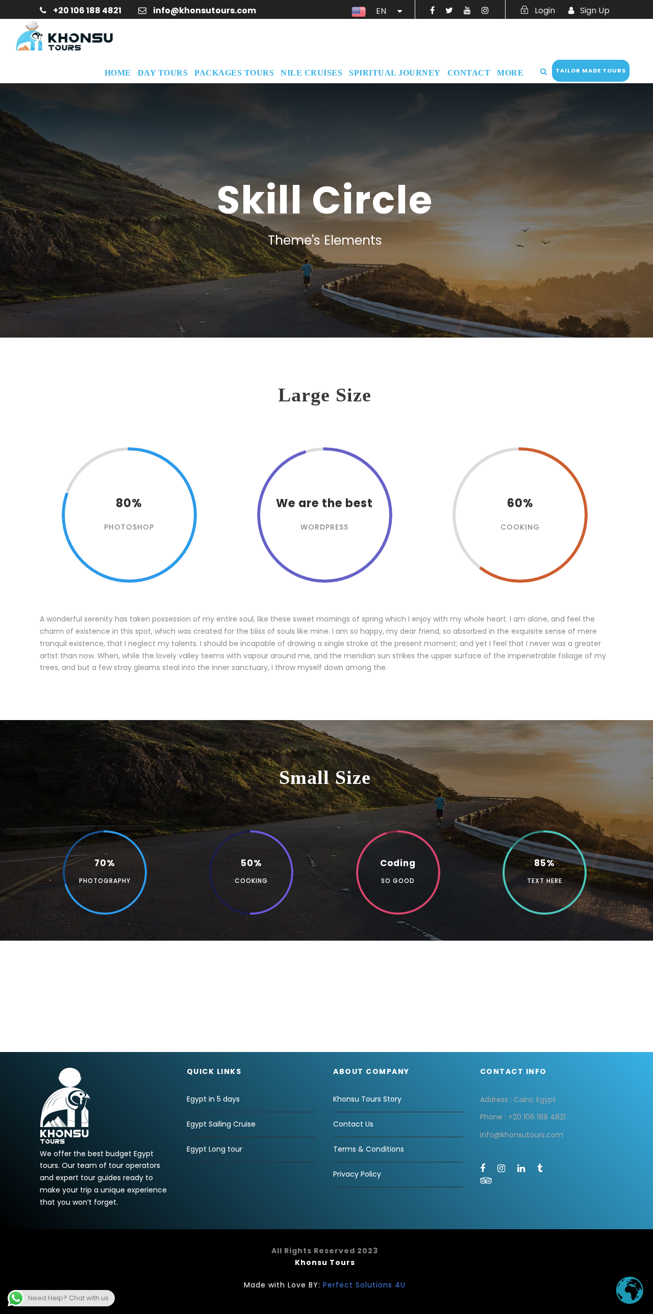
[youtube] (467, 10)
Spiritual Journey (395, 72)
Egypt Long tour (214, 1149)
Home (118, 72)
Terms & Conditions (368, 1149)
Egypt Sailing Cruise (221, 1124)
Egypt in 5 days (213, 1099)
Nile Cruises (311, 72)
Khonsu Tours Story (367, 1099)
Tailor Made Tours (591, 70)
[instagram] (485, 10)
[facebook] (432, 10)
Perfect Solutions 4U (364, 1285)
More (510, 72)
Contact (469, 72)
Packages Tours (234, 72)
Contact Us (353, 1124)
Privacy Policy (357, 1174)
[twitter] (449, 10)
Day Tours (163, 72)
